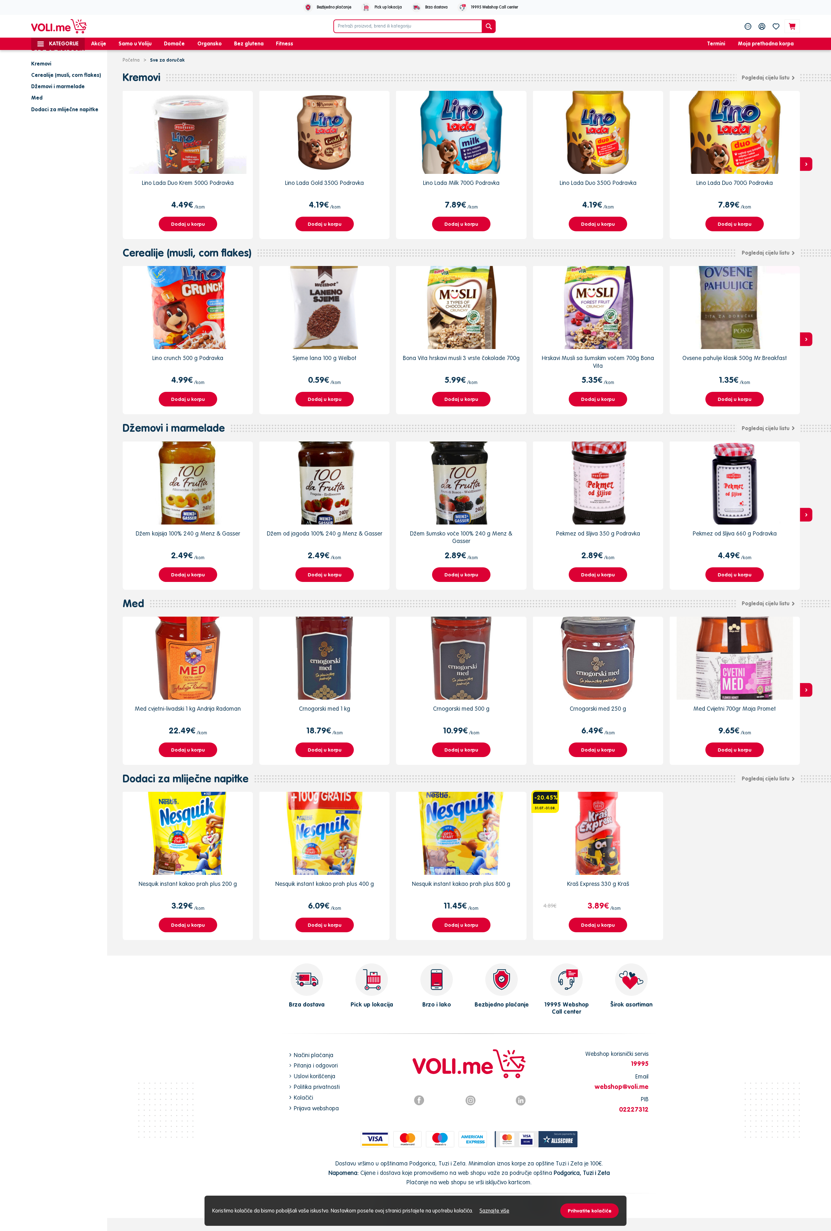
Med (133, 603)
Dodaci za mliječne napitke (186, 779)
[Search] (489, 26)
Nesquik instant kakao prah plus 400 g (324, 883)
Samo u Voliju (135, 43)
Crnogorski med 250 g (598, 708)
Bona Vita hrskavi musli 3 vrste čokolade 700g (461, 358)
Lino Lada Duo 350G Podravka (598, 182)
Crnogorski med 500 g (461, 708)
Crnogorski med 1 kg (324, 708)
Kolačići (303, 1097)
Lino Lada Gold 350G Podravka (324, 182)
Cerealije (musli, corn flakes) (187, 253)
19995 (640, 1063)
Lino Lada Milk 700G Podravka (461, 182)
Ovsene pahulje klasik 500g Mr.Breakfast (734, 358)
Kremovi (141, 77)
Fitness (284, 43)
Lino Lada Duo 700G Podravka (734, 182)
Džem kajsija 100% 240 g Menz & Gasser (188, 533)
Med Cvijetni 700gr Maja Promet (734, 708)
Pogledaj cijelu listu (765, 77)
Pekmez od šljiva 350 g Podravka (598, 533)
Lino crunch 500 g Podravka (187, 358)
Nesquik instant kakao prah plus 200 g (188, 883)
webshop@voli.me (622, 1086)
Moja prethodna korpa (766, 43)
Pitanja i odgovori (316, 1065)
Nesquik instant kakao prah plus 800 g (461, 883)
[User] (762, 26)
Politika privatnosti (317, 1086)
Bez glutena (249, 43)
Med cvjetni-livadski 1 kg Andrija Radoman (188, 708)
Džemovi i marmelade (174, 428)
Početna (131, 60)
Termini (716, 43)
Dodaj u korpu (188, 224)
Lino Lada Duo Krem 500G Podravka (188, 182)
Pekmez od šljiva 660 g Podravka (735, 533)
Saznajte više (494, 1210)
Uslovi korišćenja (314, 1076)
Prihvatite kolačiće (590, 1210)
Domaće (174, 43)
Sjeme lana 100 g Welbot (324, 358)
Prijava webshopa (316, 1108)
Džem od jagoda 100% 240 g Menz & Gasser (324, 533)
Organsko (209, 43)
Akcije (98, 43)
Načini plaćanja (313, 1055)
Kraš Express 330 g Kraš (598, 883)
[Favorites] (776, 26)
